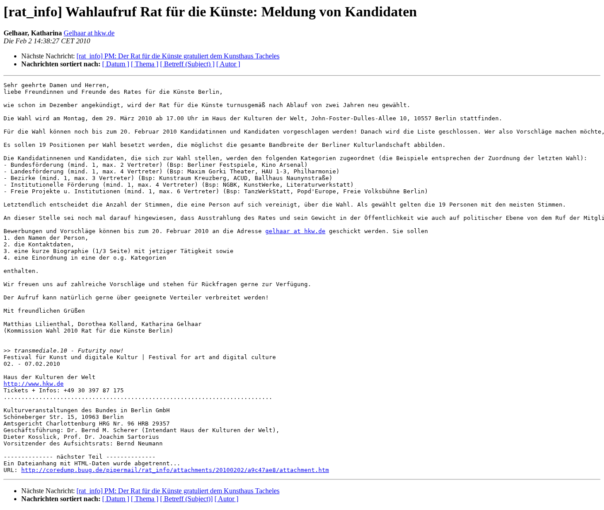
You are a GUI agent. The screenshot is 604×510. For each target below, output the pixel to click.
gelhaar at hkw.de (295, 231)
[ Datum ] (115, 64)
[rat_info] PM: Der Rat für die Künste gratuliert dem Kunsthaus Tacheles (177, 56)
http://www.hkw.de (34, 383)
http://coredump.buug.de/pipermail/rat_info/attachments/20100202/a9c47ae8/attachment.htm (175, 470)
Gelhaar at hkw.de (89, 33)
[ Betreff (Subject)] (186, 498)
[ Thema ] (144, 64)
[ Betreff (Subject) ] (187, 64)
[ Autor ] (228, 64)
